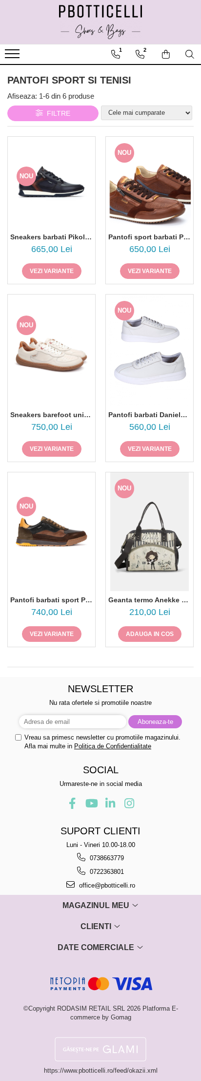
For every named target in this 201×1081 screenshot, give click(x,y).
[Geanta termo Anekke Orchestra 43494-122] (149, 531)
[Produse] (13, 56)
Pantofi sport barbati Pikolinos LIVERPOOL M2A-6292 (149, 237)
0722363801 (106, 871)
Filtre (56, 113)
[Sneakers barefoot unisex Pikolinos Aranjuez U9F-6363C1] (51, 350)
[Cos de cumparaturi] (166, 54)
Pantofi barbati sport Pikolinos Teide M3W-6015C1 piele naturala (51, 600)
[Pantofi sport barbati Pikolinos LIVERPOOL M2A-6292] (149, 182)
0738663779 (106, 858)
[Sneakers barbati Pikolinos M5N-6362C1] (51, 182)
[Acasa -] (100, 22)
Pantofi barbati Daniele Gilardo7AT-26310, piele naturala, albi (149, 415)
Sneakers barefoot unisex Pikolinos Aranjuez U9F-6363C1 (51, 415)
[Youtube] (91, 803)
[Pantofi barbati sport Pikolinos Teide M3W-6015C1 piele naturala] (51, 531)
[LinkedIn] (110, 803)
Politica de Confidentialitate (112, 746)
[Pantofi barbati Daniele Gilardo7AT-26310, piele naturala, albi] (149, 350)
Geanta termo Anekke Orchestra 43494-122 (149, 600)
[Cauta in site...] (190, 54)
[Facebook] (71, 803)
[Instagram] (129, 803)
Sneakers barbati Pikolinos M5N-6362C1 (51, 237)
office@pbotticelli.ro (106, 885)
